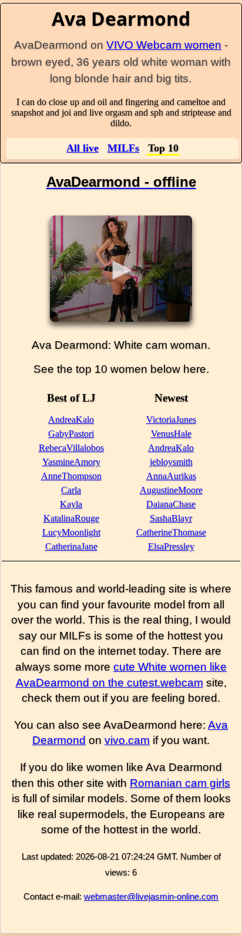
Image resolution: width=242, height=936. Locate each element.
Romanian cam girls (180, 783)
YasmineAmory (71, 462)
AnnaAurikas (171, 476)
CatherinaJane (71, 546)
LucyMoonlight (71, 532)
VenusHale (171, 434)
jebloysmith (171, 462)
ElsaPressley (171, 546)
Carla (71, 490)
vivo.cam (127, 740)
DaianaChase (171, 504)
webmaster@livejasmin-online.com (151, 896)
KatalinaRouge (71, 518)
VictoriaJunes (171, 420)
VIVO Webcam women (163, 45)
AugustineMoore (171, 490)
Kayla (71, 504)
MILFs (123, 148)
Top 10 (163, 148)
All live (82, 148)
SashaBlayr (171, 518)
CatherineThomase (171, 532)
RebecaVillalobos (71, 448)
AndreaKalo (71, 420)
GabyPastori (71, 434)
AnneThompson (71, 476)
